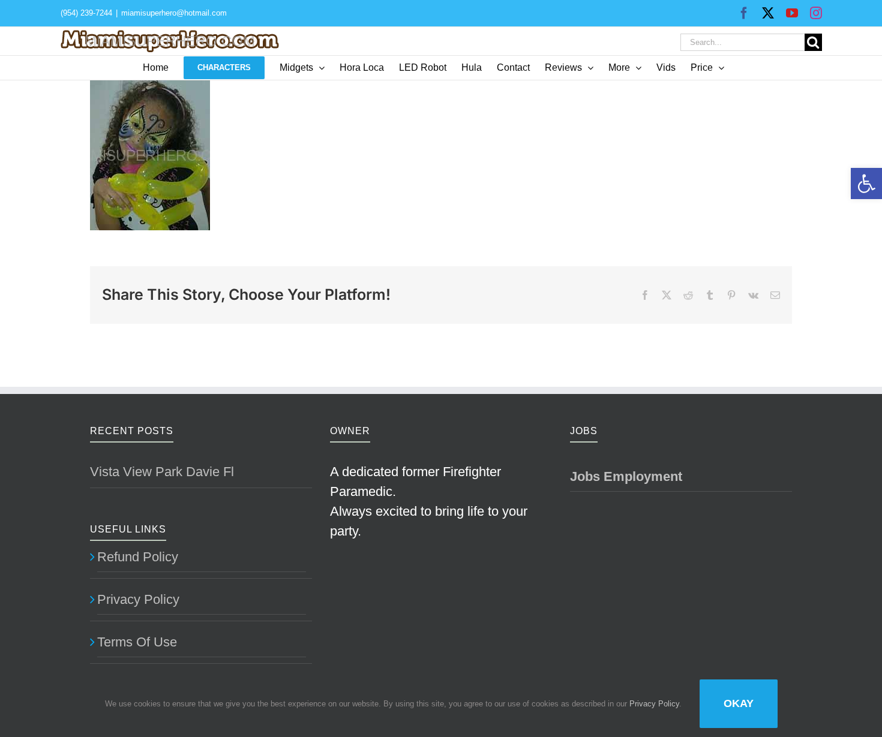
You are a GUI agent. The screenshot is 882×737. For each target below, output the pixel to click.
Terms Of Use (137, 641)
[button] (866, 183)
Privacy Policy (138, 599)
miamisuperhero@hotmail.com (174, 12)
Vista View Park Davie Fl (162, 471)
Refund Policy (137, 556)
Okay (739, 703)
